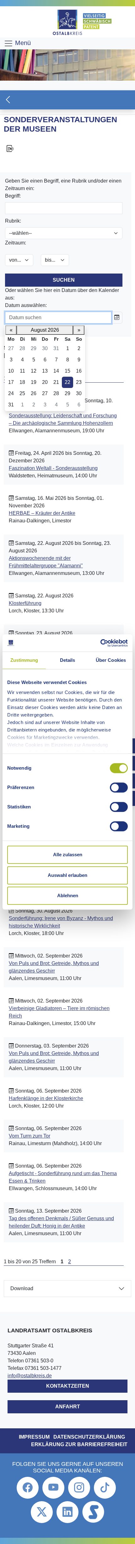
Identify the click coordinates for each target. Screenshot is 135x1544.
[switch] (119, 787)
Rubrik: (13, 221)
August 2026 (45, 330)
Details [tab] (67, 660)
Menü (22, 42)
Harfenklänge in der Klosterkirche (46, 1098)
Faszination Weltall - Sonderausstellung (53, 468)
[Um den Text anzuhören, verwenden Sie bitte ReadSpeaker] (67, 148)
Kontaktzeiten (67, 1386)
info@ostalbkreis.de (30, 1375)
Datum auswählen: (26, 305)
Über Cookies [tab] (111, 660)
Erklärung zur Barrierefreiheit (79, 1444)
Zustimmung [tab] (24, 660)
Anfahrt (67, 1406)
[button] (67, 99)
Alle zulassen (67, 854)
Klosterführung (25, 603)
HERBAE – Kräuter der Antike (42, 513)
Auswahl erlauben (67, 875)
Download (21, 1288)
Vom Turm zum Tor (29, 1136)
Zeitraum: (15, 242)
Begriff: (13, 196)
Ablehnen (67, 895)
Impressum (34, 1437)
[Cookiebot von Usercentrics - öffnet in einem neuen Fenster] (100, 643)
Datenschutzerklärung (89, 1437)
